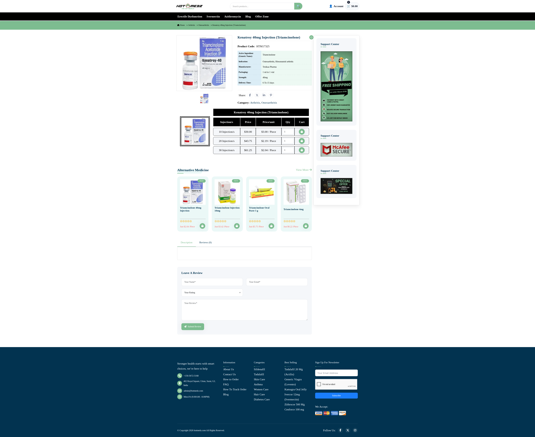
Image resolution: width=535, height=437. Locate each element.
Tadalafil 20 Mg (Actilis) (293, 372)
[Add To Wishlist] (311, 37)
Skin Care (259, 379)
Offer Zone (262, 16)
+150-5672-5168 (191, 376)
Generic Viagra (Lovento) (293, 382)
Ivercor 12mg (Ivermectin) (292, 397)
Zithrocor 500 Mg (294, 404)
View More (302, 169)
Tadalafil (259, 374)
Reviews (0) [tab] (205, 242)
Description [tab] (186, 242)
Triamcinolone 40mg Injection (190, 209)
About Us (228, 369)
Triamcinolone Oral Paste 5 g (259, 209)
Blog (248, 16)
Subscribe (336, 395)
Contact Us (229, 374)
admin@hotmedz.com (193, 391)
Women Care (261, 389)
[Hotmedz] (189, 6)
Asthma (258, 384)
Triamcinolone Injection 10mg (227, 209)
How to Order (231, 379)
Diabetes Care (262, 399)
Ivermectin (213, 16)
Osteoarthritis (203, 25)
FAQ (225, 384)
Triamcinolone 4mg (294, 209)
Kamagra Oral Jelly (295, 389)
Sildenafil (259, 369)
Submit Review (194, 326)
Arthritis (191, 25)
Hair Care (259, 394)
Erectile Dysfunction (189, 16)
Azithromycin (232, 16)
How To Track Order (234, 389)
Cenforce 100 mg (294, 409)
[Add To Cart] (202, 226)
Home (182, 25)
